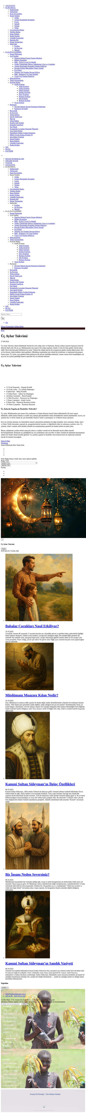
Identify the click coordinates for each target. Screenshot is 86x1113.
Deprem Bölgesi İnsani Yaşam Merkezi (28, 58)
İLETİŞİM (9, 151)
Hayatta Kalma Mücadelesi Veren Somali (28, 68)
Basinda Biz (14, 40)
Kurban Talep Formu (9, 1074)
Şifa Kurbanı (23, 99)
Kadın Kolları (15, 36)
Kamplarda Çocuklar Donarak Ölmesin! (24, 129)
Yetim (16, 28)
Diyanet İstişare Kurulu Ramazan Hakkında (29, 107)
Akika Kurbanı (24, 88)
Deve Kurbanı (24, 95)
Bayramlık (13, 111)
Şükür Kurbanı (24, 90)
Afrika (16, 18)
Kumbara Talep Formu (10, 1070)
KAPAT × (5, 988)
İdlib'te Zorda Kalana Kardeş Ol (21, 135)
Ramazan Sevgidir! (21, 109)
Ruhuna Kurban (24, 97)
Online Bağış (19, 326)
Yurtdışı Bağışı (15, 32)
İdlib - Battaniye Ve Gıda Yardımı (26, 74)
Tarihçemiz (14, 12)
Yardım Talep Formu (9, 1063)
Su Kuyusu (18, 48)
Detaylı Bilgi (5, 441)
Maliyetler (13, 44)
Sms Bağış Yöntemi (17, 137)
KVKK (5, 1032)
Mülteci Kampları (20, 60)
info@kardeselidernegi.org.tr (15, 994)
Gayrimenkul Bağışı (17, 30)
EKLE (25, 1004)
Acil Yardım (14, 56)
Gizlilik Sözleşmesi (9, 1028)
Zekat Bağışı (14, 121)
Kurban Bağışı (15, 82)
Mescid (16, 50)
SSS (6, 147)
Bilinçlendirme (15, 78)
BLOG (7, 149)
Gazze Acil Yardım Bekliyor (24, 76)
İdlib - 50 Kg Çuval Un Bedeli (25, 62)
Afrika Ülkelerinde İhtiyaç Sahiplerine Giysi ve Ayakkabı (34, 64)
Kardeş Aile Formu (9, 1081)
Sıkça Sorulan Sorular (10, 1017)
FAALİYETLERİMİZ (13, 52)
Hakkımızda (14, 10)
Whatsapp (4, 443)
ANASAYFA (10, 6)
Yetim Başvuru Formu (10, 1078)
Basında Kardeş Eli (9, 1021)
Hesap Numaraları (16, 42)
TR (3, 319)
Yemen (16, 26)
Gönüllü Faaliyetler (17, 38)
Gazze (16, 22)
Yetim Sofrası (14, 115)
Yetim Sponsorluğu (16, 80)
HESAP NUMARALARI (14, 159)
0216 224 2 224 (19, 996)
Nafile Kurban (19, 84)
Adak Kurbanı (24, 86)
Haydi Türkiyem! (16, 117)
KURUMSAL (10, 8)
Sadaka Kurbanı (24, 92)
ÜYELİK (8, 163)
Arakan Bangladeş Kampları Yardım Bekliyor (30, 66)
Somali (16, 24)
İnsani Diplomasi (16, 54)
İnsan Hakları (14, 34)
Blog (2, 330)
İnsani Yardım (15, 16)
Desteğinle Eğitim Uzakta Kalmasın (22, 133)
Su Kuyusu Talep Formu (11, 1085)
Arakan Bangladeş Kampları (24, 20)
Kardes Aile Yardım (17, 123)
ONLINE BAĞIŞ (11, 161)
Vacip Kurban (19, 103)
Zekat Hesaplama (8, 1025)
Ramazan (13, 105)
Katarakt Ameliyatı (16, 125)
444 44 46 (9, 996)
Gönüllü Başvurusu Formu (11, 1067)
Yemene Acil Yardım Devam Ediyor (27, 72)
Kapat (4, 549)
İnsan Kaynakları (16, 14)
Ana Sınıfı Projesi (16, 131)
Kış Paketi (18, 70)
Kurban (17, 46)
